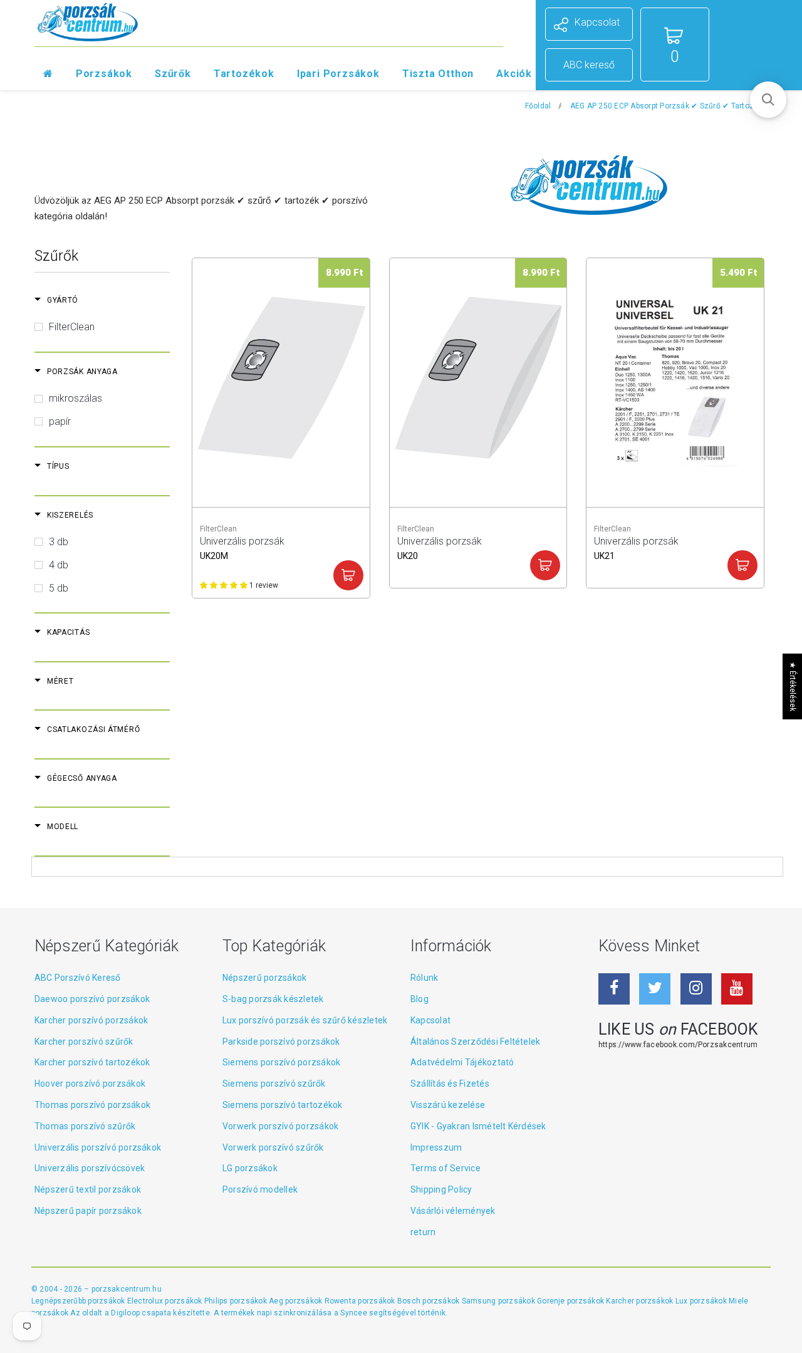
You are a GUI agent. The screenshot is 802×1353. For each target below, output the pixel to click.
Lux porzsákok (702, 1301)
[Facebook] (614, 989)
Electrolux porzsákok (164, 1301)
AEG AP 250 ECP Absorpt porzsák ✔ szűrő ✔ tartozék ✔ (670, 106)
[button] (768, 99)
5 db (58, 588)
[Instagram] (696, 989)
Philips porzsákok (236, 1301)
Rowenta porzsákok (361, 1301)
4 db (58, 565)
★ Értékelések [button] (792, 686)
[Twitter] (654, 989)
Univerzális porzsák (242, 546)
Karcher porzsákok (640, 1301)
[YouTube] (737, 989)
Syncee (353, 1313)
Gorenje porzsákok (571, 1301)
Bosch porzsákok (429, 1301)
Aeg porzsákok (296, 1301)
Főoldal (538, 106)
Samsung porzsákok (499, 1301)
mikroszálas (75, 398)
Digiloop (125, 1313)
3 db (58, 542)
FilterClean (72, 327)
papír (60, 421)
